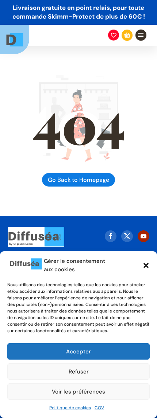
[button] (146, 265)
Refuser (79, 371)
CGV (99, 408)
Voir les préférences (78, 391)
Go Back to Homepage (78, 180)
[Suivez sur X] (127, 236)
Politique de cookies (70, 408)
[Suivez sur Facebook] (110, 236)
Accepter (78, 351)
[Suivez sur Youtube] (143, 236)
